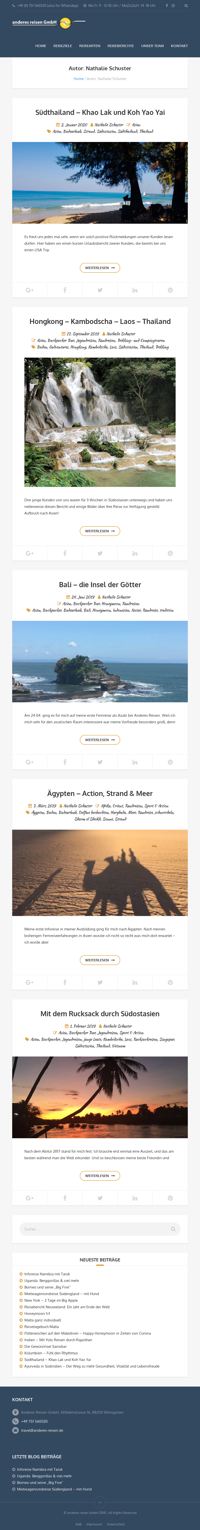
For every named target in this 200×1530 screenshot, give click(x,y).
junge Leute (92, 1039)
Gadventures (58, 347)
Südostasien (106, 131)
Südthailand (127, 131)
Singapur (166, 1039)
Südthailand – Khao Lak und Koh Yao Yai (100, 112)
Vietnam (118, 1046)
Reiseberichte (121, 45)
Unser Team (152, 45)
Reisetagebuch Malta (41, 1326)
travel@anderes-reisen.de (42, 1430)
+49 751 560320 (34, 1421)
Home (40, 45)
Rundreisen (106, 340)
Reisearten (89, 45)
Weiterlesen (97, 267)
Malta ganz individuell (42, 1320)
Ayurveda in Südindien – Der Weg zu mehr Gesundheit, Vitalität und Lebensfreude (92, 1366)
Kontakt (179, 45)
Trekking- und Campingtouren (141, 340)
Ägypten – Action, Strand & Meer (100, 793)
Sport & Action (156, 806)
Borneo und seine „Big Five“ (47, 1287)
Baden (42, 347)
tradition (166, 610)
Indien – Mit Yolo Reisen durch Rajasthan (58, 1340)
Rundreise (150, 610)
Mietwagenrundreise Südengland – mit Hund (61, 1293)
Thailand (146, 131)
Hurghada (118, 812)
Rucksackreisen (145, 1039)
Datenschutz (116, 1524)
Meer (132, 812)
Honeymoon (110, 603)
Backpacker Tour (60, 340)
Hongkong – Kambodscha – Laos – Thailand (100, 321)
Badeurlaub (72, 131)
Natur (135, 610)
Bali (86, 610)
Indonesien (121, 610)
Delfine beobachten (94, 812)
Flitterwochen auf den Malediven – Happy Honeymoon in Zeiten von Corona (87, 1333)
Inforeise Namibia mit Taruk (47, 1274)
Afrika (105, 806)
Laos (113, 347)
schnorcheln (164, 812)
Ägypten (37, 812)
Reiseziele (62, 45)
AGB (78, 1524)
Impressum (94, 1524)
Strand (89, 131)
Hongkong (78, 347)
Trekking (162, 347)
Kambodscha (98, 347)
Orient (117, 806)
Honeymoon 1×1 (37, 1313)
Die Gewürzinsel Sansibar (45, 1346)
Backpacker (51, 610)
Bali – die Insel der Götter (100, 584)
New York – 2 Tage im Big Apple (51, 1300)
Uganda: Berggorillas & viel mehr (51, 1280)
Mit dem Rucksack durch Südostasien (100, 1013)
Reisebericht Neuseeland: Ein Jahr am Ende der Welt (67, 1307)
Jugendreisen (86, 340)
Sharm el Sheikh (87, 819)
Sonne (107, 819)
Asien (136, 125)
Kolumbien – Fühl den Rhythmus (51, 1353)
